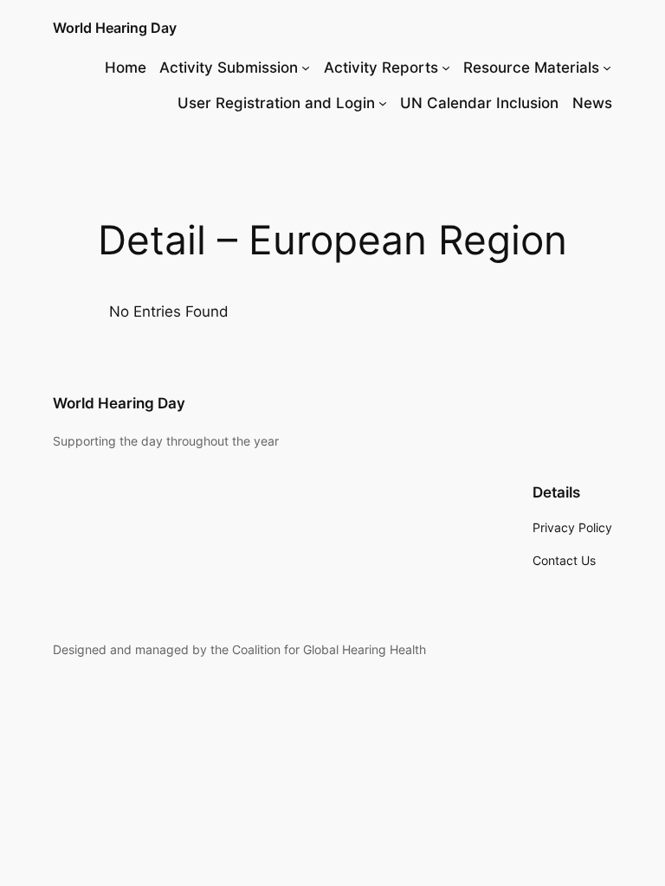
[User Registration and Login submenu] (382, 103)
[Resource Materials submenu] (607, 67)
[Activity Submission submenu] (305, 67)
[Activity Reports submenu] (446, 67)
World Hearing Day (115, 27)
